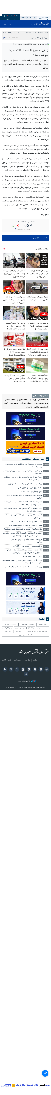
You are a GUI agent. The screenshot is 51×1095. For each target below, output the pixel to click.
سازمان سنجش (10, 399)
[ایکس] (16, 670)
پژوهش (33, 399)
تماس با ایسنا (6, 660)
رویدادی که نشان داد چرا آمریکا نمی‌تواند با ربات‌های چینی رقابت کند (23, 465)
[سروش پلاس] (34, 670)
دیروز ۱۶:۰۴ (46, 522)
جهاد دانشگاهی (43, 399)
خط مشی (27, 660)
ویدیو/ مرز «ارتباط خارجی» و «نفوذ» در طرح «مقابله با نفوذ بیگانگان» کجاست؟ (23, 478)
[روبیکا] (46, 670)
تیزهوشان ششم (7, 628)
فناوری (46, 32)
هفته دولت (14, 403)
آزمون (6, 403)
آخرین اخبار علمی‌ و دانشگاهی (33, 459)
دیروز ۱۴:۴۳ (46, 533)
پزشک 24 (31, 628)
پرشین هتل (7, 631)
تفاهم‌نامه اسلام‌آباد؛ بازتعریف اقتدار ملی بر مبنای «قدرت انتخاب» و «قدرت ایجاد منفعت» (22, 503)
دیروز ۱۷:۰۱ (46, 502)
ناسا (44, 238)
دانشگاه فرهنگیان (26, 403)
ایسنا (40, 24)
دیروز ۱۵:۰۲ (46, 529)
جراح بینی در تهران (9, 624)
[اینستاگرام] (10, 670)
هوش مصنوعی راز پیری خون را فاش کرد (27, 546)
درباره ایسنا (17, 660)
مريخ (35, 238)
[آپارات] (25, 674)
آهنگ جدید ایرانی (43, 628)
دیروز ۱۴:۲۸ (46, 540)
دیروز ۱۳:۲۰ (46, 560)
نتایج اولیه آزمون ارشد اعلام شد (31, 491)
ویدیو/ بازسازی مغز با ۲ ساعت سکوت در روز (26, 521)
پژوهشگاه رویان (22, 399)
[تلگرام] (28, 670)
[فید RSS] (4, 670)
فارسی (34, 17)
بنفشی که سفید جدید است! (32, 556)
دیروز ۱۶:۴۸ (46, 509)
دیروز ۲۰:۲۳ (46, 488)
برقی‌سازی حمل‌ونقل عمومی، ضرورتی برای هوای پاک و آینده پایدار (22, 472)
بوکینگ (18, 631)
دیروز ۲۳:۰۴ (46, 477)
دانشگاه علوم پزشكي (41, 407)
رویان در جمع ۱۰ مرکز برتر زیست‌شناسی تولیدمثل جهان (23, 567)
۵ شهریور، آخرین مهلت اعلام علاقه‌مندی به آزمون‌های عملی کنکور (23, 516)
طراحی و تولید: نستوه (24, 681)
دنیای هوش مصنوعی (41, 403)
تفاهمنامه (29, 407)
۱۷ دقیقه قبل (46, 464)
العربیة (29, 17)
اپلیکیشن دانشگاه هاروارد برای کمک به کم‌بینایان (25, 484)
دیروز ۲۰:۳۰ (46, 484)
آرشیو (17, 15)
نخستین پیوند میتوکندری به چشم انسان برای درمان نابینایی (24, 496)
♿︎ (45, 1073)
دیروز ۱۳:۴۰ (46, 557)
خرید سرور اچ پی (20, 628)
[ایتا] (40, 670)
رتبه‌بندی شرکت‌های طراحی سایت (36, 631)
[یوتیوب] (22, 670)
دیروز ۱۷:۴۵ (46, 495)
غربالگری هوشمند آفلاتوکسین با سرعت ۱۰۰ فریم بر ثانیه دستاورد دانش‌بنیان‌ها (23, 510)
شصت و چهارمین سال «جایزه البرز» (29, 487)
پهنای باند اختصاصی (27, 624)
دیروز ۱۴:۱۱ (46, 546)
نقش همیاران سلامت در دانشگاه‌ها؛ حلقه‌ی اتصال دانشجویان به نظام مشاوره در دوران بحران (24, 551)
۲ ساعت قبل (46, 471)
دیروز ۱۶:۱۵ (46, 515)
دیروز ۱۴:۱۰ (46, 550)
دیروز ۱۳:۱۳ (46, 567)
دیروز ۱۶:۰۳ (46, 525)
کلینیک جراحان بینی (25, 635)
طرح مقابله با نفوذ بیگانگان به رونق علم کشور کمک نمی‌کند (24, 541)
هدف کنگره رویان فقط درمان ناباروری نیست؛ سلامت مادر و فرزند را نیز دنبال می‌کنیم (22, 561)
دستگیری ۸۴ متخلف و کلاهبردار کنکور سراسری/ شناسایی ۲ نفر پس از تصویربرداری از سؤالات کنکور (22, 534)
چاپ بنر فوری (43, 624)
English (23, 17)
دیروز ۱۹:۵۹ (46, 492)
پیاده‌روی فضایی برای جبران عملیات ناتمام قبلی (25, 525)
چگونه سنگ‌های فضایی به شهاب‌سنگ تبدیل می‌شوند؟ (23, 529)
